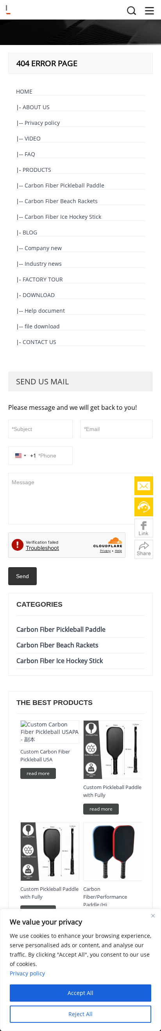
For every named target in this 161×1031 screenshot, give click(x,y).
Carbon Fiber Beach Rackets (61, 201)
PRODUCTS (37, 169)
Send (22, 576)
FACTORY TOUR (43, 279)
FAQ (30, 154)
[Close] (152, 915)
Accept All (80, 993)
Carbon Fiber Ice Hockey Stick (63, 216)
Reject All (80, 1014)
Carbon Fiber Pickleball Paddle (64, 185)
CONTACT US (39, 342)
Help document (45, 310)
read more (38, 773)
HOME (24, 91)
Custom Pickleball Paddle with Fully (112, 791)
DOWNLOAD (39, 295)
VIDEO (33, 138)
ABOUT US (36, 107)
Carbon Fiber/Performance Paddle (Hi (105, 896)
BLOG (30, 232)
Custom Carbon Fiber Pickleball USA (45, 755)
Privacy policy (42, 122)
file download (42, 326)
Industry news (43, 263)
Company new (43, 248)
